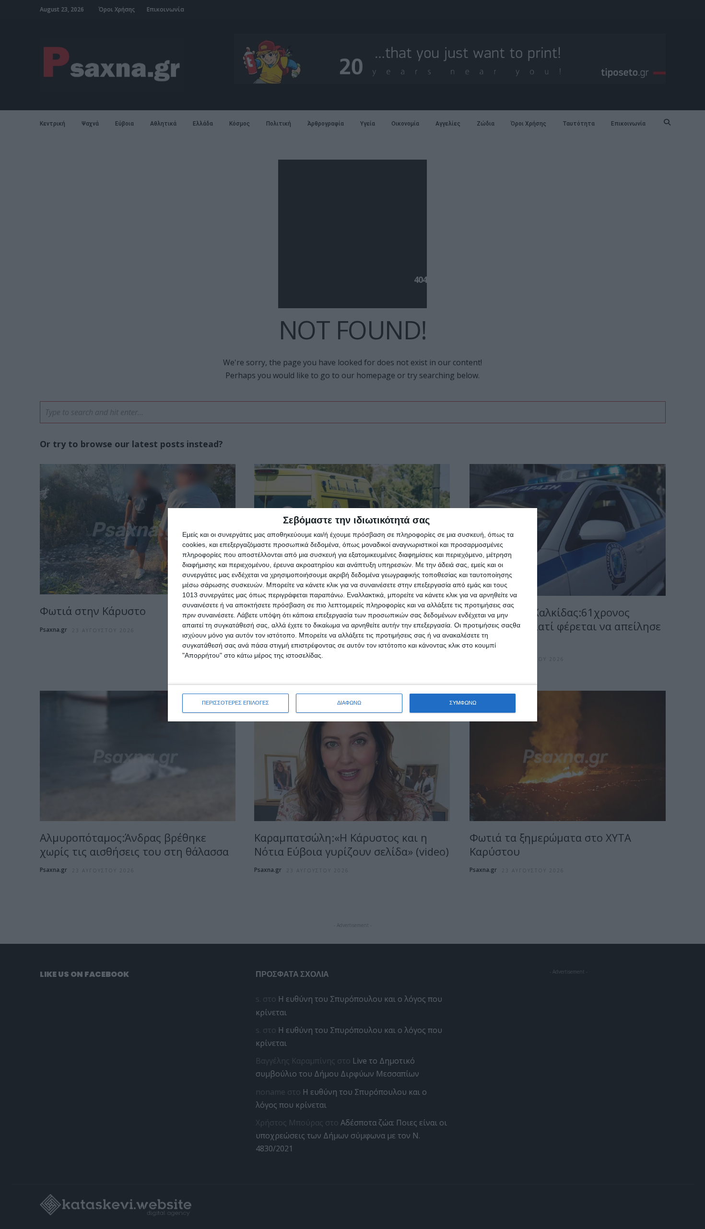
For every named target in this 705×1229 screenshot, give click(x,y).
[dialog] (352, 614)
